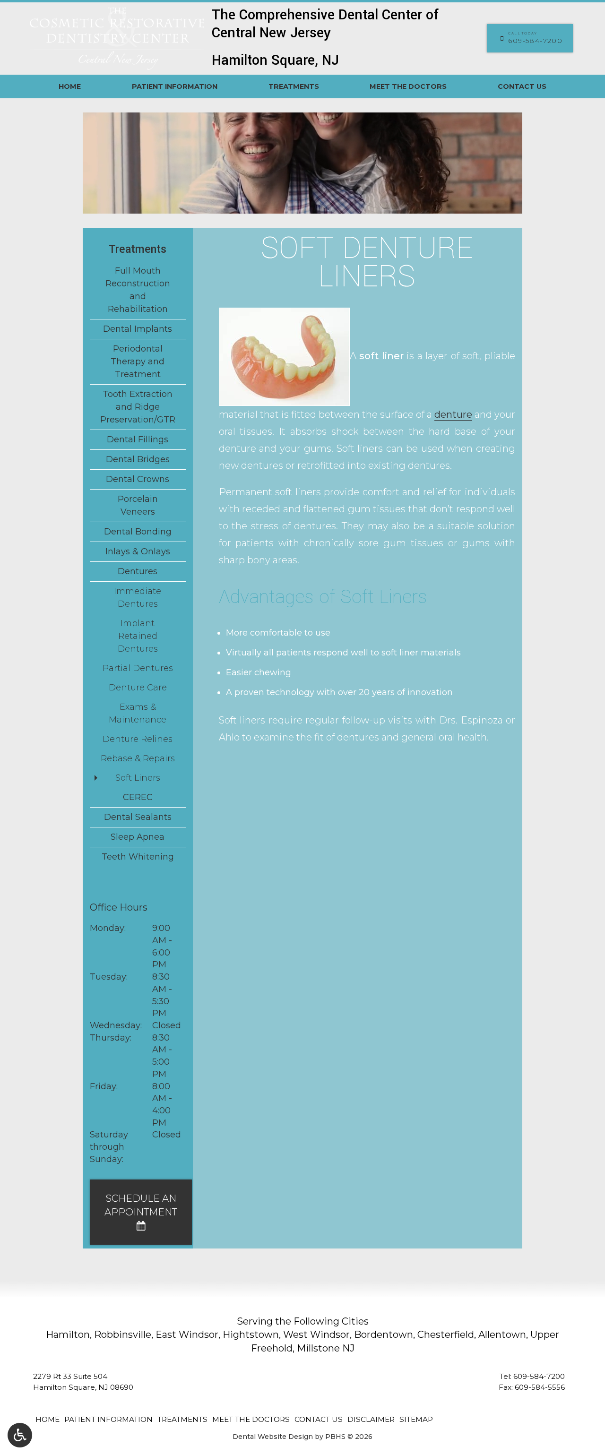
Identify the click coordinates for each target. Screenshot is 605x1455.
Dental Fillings (137, 439)
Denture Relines (138, 739)
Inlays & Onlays (137, 551)
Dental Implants (137, 329)
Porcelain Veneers (138, 505)
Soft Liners (137, 778)
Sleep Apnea (137, 837)
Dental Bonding (138, 531)
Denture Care (138, 687)
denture (453, 414)
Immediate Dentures (137, 597)
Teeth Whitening (138, 857)
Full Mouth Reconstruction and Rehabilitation (137, 290)
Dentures (137, 571)
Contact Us (522, 86)
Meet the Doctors (408, 86)
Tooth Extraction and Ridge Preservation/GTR (137, 407)
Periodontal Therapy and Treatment (137, 361)
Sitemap (416, 1419)
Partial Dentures (138, 668)
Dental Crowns (137, 479)
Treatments (293, 86)
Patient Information (174, 86)
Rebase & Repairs (138, 758)
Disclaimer (371, 1419)
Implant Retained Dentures (138, 636)
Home (70, 86)
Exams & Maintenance (137, 713)
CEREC (138, 797)
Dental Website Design (273, 1436)
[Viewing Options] (20, 1435)
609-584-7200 (539, 1376)
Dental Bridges (138, 459)
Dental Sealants (138, 817)
